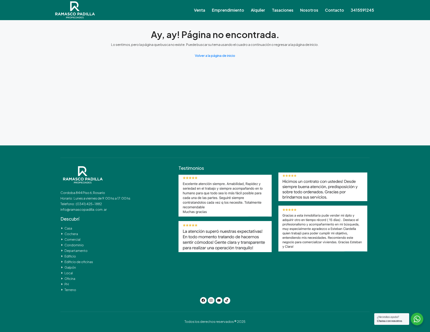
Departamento (76, 251)
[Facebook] (203, 300)
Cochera (71, 234)
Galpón (70, 267)
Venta (199, 10)
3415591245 (362, 10)
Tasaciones (282, 10)
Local (68, 273)
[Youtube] (219, 300)
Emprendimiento (228, 10)
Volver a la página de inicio (215, 55)
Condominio (74, 245)
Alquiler (258, 10)
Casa (68, 228)
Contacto (334, 10)
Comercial (72, 239)
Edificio (70, 256)
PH (66, 284)
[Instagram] (211, 300)
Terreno (70, 290)
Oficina (69, 279)
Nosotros (309, 10)
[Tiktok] (227, 300)
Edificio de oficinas (78, 262)
